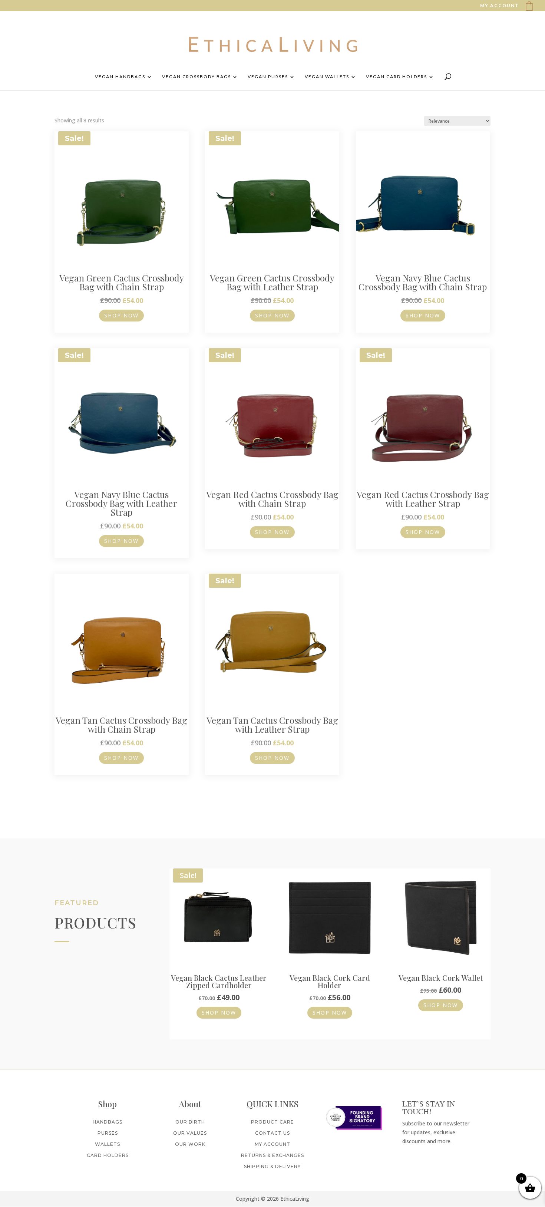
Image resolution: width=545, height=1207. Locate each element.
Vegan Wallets (327, 76)
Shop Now (121, 315)
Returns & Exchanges (272, 1155)
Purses (108, 1133)
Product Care (272, 1122)
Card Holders (108, 1155)
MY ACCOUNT (499, 5)
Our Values (190, 1133)
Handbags (107, 1122)
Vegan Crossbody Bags (196, 76)
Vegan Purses (268, 76)
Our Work (190, 1144)
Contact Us (272, 1133)
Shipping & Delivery (272, 1166)
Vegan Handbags (120, 76)
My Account (272, 1144)
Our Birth (190, 1122)
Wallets (107, 1144)
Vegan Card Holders (396, 76)
